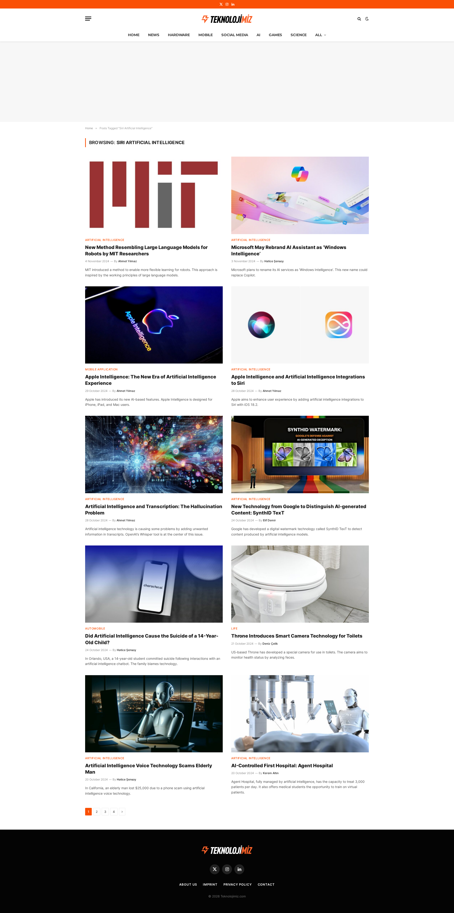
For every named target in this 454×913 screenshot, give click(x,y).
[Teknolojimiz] (227, 18)
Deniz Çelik (270, 643)
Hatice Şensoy (274, 261)
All (318, 35)
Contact (266, 884)
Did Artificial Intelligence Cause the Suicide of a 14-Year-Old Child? (151, 639)
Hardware (179, 35)
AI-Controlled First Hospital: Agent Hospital (282, 765)
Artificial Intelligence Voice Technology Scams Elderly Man (148, 769)
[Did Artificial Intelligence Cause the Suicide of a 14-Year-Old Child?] (154, 584)
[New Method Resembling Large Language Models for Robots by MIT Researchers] (154, 195)
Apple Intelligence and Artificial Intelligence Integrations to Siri (298, 380)
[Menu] (88, 18)
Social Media (234, 35)
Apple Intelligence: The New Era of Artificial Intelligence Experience (150, 380)
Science (299, 35)
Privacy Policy (237, 884)
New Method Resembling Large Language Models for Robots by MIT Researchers (146, 250)
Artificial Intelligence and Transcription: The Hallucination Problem (153, 510)
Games (275, 35)
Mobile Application (101, 369)
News (153, 35)
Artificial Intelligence (104, 240)
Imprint (210, 884)
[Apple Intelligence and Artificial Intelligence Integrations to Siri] (300, 325)
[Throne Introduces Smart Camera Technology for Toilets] (300, 584)
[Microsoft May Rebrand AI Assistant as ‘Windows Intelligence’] (300, 195)
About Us (188, 884)
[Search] (359, 18)
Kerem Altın (271, 773)
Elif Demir (269, 520)
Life (234, 628)
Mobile (205, 35)
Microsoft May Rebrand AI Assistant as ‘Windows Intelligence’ (288, 250)
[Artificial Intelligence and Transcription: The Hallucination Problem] (154, 454)
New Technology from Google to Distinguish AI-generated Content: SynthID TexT (298, 510)
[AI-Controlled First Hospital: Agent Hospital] (300, 713)
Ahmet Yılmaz (127, 261)
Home (133, 35)
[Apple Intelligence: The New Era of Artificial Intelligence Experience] (154, 325)
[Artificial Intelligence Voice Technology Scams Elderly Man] (154, 713)
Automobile (95, 628)
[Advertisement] (227, 82)
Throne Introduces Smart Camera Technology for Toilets (296, 636)
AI (258, 35)
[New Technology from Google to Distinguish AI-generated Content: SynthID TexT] (300, 454)
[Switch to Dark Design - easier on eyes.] (366, 19)
